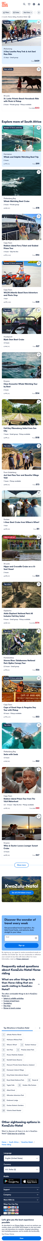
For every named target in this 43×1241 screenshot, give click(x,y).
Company (7, 1195)
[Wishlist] (29, 4)
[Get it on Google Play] (12, 1182)
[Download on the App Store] (30, 1182)
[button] (21, 42)
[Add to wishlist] (39, 22)
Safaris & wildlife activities (14, 999)
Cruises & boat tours (11, 1001)
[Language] (34, 4)
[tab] (16, 1028)
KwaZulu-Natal (27, 1142)
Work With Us (9, 1200)
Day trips (7, 1006)
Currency (7, 1164)
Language (7, 1153)
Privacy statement (22, 959)
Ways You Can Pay (11, 1204)
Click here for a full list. (16, 1134)
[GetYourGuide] (5, 4)
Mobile (6, 1176)
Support (7, 1190)
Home (4, 1142)
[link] (21, 42)
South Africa (14, 1142)
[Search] (24, 4)
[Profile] (38, 4)
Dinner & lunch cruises (12, 1008)
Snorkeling (8, 1003)
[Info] (29, 17)
